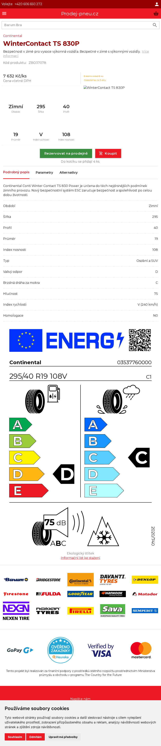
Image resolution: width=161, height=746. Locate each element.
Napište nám (80, 699)
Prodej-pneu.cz (79, 13)
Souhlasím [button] (15, 737)
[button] (156, 13)
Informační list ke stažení (80, 558)
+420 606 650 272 (28, 4)
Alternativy (68, 172)
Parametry (44, 172)
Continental (12, 36)
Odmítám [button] (35, 737)
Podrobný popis (16, 172)
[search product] (155, 25)
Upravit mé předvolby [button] (63, 737)
